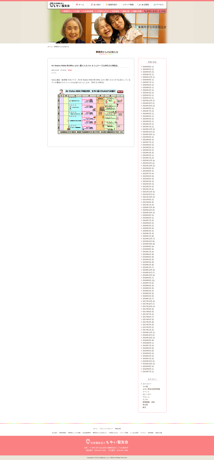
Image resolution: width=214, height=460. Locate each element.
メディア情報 (124, 432)
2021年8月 (147, 202)
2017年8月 (147, 312)
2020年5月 (147, 226)
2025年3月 (147, 93)
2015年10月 (147, 364)
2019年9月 (147, 246)
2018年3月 (147, 293)
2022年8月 (147, 171)
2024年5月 (147, 116)
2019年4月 (147, 259)
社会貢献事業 (86, 432)
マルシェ (146, 397)
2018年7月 (147, 283)
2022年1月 (147, 189)
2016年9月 (147, 340)
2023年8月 (147, 140)
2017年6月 (147, 317)
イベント (146, 392)
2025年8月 (147, 80)
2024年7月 (147, 111)
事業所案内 (62, 432)
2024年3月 (147, 121)
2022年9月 (147, 168)
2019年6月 (147, 254)
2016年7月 (147, 345)
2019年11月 (147, 241)
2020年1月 (147, 236)
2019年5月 (147, 257)
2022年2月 (147, 186)
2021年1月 (147, 205)
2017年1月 (147, 330)
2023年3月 (147, 153)
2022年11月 (147, 163)
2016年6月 (147, 348)
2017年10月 (147, 306)
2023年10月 (147, 134)
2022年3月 (147, 184)
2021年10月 (147, 197)
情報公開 (118, 428)
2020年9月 (147, 215)
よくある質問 (134, 432)
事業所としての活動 (74, 432)
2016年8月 (147, 343)
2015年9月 (147, 366)
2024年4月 (147, 119)
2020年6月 (147, 223)
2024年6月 (147, 114)
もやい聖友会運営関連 (151, 389)
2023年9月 (147, 137)
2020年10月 (147, 213)
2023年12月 (147, 129)
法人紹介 (54, 432)
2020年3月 (147, 231)
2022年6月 (147, 176)
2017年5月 (147, 319)
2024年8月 (147, 108)
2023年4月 (147, 150)
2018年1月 (147, 299)
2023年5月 (147, 147)
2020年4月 (147, 228)
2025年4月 (147, 90)
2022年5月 (147, 179)
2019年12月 (147, 239)
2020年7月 (147, 220)
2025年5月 (147, 87)
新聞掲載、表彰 (149, 402)
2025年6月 (147, 85)
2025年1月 (147, 98)
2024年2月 (147, 124)
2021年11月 (147, 194)
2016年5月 (147, 351)
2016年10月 (147, 338)
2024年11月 (147, 103)
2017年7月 (147, 314)
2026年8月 (147, 67)
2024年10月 (147, 106)
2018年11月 (147, 272)
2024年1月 (147, 127)
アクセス (143, 432)
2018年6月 (147, 286)
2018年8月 (147, 280)
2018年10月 (147, 275)
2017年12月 (147, 301)
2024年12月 (147, 101)
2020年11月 (147, 210)
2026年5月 (147, 69)
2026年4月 (147, 72)
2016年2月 (147, 356)
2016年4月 (147, 353)
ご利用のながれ (113, 432)
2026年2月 (147, 74)
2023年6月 (147, 145)
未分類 (145, 405)
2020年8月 (147, 218)
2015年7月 (147, 372)
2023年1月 (147, 158)
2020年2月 (147, 233)
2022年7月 (147, 173)
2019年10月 (147, 244)
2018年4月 (147, 291)
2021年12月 (147, 192)
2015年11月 (147, 361)
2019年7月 (147, 252)
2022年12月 (147, 160)
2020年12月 (147, 207)
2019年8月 (147, 249)
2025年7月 (147, 82)
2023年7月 (147, 142)
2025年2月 (147, 95)
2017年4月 (147, 322)
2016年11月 (147, 335)
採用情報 (150, 432)
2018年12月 (147, 270)
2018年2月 (147, 296)
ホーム (50, 47)
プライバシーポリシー (106, 428)
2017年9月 (147, 309)
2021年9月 (147, 200)
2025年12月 (147, 77)
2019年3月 (147, 262)
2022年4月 (147, 181)
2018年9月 (147, 278)
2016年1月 (147, 358)
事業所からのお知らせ (99, 432)
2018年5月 (147, 288)
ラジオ (145, 399)
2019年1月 (147, 267)
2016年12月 (147, 332)
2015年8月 (147, 369)
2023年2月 (147, 155)
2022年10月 (147, 166)
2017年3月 (147, 325)
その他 (145, 386)
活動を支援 (158, 432)
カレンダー (147, 394)
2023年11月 (147, 132)
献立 (144, 407)
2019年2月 (147, 265)
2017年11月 (147, 304)
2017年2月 (147, 327)
